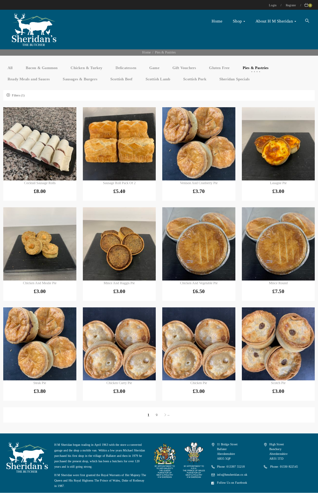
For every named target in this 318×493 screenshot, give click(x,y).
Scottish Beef (121, 79)
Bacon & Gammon (42, 68)
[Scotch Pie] (278, 344)
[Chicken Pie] (198, 344)
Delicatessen (126, 68)
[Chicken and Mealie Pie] (39, 244)
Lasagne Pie (278, 183)
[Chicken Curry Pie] (119, 344)
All (10, 68)
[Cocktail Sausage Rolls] (39, 143)
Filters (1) (18, 95)
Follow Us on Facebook (232, 482)
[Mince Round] (278, 244)
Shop (238, 21)
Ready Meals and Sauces (29, 79)
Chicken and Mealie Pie (39, 283)
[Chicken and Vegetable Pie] (198, 244)
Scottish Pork (194, 79)
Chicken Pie (198, 383)
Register (291, 5)
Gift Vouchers (184, 68)
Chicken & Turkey (86, 68)
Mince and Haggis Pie (119, 283)
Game (154, 68)
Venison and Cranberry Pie (199, 183)
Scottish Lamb (158, 79)
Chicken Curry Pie (119, 383)
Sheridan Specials (234, 79)
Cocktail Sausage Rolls (40, 183)
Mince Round (278, 283)
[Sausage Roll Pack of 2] (119, 143)
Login (273, 5)
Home (217, 21)
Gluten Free (219, 68)
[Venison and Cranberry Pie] (198, 143)
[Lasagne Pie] (278, 143)
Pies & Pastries (256, 68)
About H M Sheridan (274, 21)
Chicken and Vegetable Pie (199, 283)
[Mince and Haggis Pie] (119, 244)
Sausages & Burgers (80, 79)
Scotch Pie (278, 383)
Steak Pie (39, 383)
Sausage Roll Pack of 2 (119, 183)
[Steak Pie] (39, 344)
